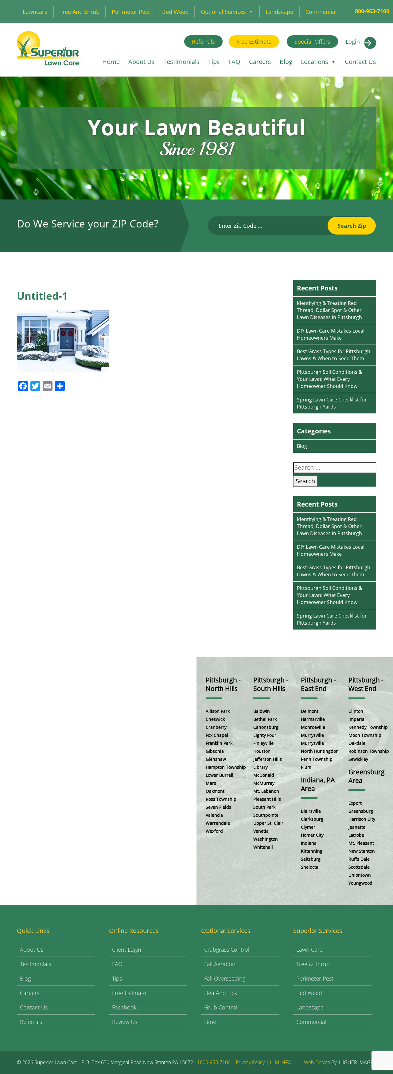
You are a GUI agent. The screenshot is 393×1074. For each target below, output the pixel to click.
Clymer (308, 827)
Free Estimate (253, 41)
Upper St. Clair (268, 823)
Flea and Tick (220, 993)
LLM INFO (280, 1062)
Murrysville (312, 735)
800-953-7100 (372, 11)
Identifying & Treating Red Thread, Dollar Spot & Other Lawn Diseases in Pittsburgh (329, 310)
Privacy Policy (250, 1062)
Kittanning (311, 851)
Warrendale (218, 823)
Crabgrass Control (226, 949)
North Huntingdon (320, 751)
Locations (314, 61)
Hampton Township (226, 767)
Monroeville (313, 727)
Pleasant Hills (267, 799)
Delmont (309, 711)
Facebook (124, 1007)
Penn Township (317, 759)
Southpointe (265, 815)
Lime (210, 1021)
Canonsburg (265, 727)
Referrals (203, 41)
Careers (260, 61)
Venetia (261, 831)
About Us (141, 61)
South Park (264, 807)
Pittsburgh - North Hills (223, 684)
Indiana (309, 843)
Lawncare (35, 11)
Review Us (124, 1021)
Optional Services (223, 11)
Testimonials (181, 61)
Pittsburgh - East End (318, 684)
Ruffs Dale (359, 859)
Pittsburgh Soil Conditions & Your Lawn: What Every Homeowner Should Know (329, 379)
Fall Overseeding (224, 978)
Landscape (279, 11)
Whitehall (263, 847)
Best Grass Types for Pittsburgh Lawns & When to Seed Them (333, 355)
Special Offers (312, 41)
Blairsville (311, 811)
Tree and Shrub (79, 11)
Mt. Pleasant (361, 843)
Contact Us (360, 61)
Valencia (214, 815)
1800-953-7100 (214, 1062)
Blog (286, 61)
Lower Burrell (219, 775)
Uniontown (359, 875)
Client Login (126, 949)
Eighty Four (264, 735)
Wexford (214, 831)
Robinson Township (368, 751)
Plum (306, 767)
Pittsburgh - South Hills (270, 684)
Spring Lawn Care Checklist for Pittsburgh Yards (332, 403)
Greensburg (360, 811)
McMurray (263, 783)
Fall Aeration (219, 964)
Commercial (321, 11)
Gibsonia (215, 751)
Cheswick (215, 719)
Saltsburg (311, 859)
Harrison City (361, 819)
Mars (211, 783)
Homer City (312, 835)
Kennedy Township (368, 727)
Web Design (317, 1062)
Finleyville (263, 743)
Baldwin (261, 711)
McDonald (263, 775)
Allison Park (218, 711)
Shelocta (309, 867)
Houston (261, 751)
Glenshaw (216, 759)
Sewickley (358, 759)
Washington (265, 839)
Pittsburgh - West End (365, 684)
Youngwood (360, 883)
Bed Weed (175, 11)
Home (111, 61)
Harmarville (313, 719)
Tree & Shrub (313, 964)
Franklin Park (219, 743)
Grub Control (220, 1007)
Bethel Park (265, 719)
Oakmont (215, 791)
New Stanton (361, 851)
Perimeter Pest (131, 11)
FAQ (234, 61)
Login (353, 41)
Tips (214, 61)
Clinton (355, 711)
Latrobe (356, 835)
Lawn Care (309, 949)
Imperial (357, 719)
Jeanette (356, 827)
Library (260, 767)
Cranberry (216, 727)
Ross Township (221, 799)
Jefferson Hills (267, 759)
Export (355, 803)
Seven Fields (218, 807)
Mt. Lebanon (266, 791)
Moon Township (364, 735)
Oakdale (356, 743)
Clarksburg (312, 819)
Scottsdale (359, 867)
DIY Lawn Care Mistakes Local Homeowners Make (330, 334)
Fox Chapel (217, 735)
